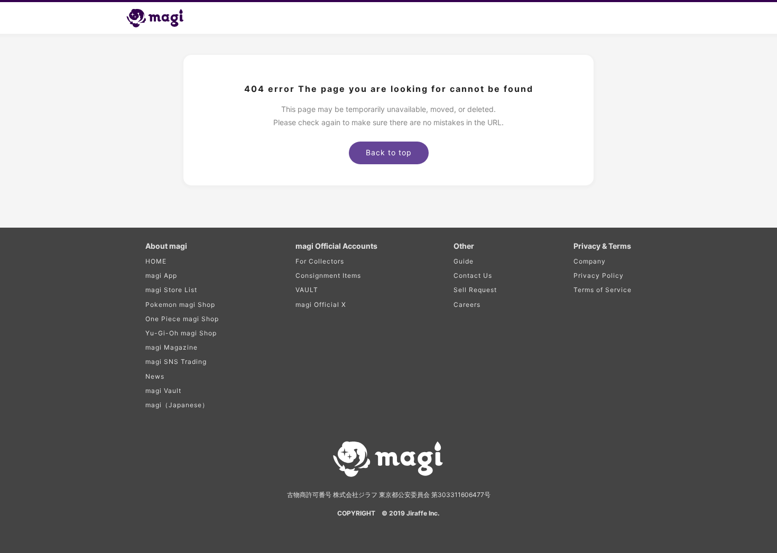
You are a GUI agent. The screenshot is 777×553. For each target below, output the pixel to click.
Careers (467, 304)
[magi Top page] (159, 18)
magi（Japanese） (177, 405)
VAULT (306, 290)
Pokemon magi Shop (180, 304)
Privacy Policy (599, 275)
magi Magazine (171, 347)
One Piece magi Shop (182, 319)
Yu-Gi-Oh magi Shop (181, 333)
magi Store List (171, 290)
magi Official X (320, 304)
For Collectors (319, 261)
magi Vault (163, 391)
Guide (464, 261)
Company (590, 261)
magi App (161, 275)
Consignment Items (328, 275)
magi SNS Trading (176, 361)
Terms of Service (603, 290)
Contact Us (473, 275)
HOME (155, 261)
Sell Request (475, 290)
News (154, 376)
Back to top (389, 152)
